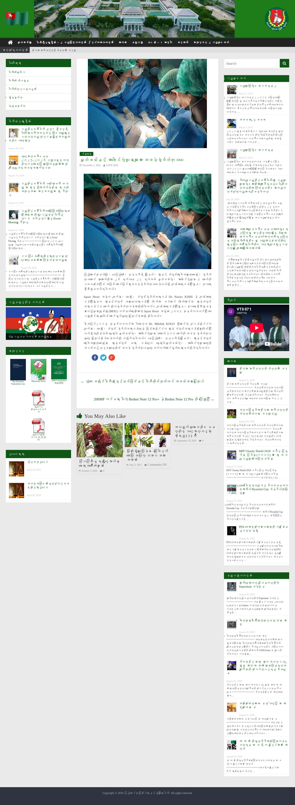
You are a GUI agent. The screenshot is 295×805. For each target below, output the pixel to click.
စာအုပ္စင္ (200, 42)
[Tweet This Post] (103, 356)
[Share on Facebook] (95, 356)
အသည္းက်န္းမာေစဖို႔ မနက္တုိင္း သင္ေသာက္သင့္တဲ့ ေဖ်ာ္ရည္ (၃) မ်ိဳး (194, 431)
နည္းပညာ (137, 42)
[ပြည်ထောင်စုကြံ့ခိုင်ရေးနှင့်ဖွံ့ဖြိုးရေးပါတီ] (17, 14)
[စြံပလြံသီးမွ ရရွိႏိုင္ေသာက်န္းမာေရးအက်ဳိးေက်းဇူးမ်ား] (100, 425)
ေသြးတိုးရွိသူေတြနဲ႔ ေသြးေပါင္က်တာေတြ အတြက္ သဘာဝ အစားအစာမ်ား (147, 455)
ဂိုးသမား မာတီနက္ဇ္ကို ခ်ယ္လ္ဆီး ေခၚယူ (54, 50)
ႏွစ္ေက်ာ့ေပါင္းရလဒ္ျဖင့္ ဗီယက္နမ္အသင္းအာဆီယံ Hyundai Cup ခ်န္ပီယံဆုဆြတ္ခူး (263, 489)
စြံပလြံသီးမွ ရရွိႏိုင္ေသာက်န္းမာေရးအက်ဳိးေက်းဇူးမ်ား (99, 463)
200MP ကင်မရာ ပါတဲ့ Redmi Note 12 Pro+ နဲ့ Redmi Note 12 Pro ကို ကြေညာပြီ (154, 399)
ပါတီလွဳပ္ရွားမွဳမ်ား (46, 42)
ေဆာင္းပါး (168, 42)
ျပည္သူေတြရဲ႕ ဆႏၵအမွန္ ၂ (258, 85)
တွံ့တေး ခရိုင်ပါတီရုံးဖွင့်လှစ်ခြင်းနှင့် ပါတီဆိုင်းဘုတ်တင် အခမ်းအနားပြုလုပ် (142, 381)
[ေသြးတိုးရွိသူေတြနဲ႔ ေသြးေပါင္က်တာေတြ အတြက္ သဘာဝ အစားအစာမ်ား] (147, 425)
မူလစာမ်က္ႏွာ (24, 42)
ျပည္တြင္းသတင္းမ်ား (75, 42)
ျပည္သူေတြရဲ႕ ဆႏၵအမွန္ (256, 150)
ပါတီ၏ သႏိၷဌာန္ (18, 80)
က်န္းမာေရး (86, 154)
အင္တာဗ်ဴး (182, 42)
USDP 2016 (112, 165)
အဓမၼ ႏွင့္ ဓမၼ (252, 119)
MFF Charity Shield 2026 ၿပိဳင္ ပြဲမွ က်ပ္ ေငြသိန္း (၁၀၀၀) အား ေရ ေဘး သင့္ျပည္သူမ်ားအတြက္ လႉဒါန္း (263, 454)
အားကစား (122, 42)
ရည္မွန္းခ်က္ (16, 105)
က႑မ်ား (152, 42)
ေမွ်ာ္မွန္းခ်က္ (15, 97)
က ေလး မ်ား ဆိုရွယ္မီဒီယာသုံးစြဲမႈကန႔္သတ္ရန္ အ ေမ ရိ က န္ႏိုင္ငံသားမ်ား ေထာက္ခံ (263, 744)
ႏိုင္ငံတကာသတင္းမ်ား (102, 42)
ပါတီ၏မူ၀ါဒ (16, 72)
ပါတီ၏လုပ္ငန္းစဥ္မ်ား (22, 89)
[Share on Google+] (112, 356)
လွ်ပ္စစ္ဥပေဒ (37, 462)
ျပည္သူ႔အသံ (220, 42)
